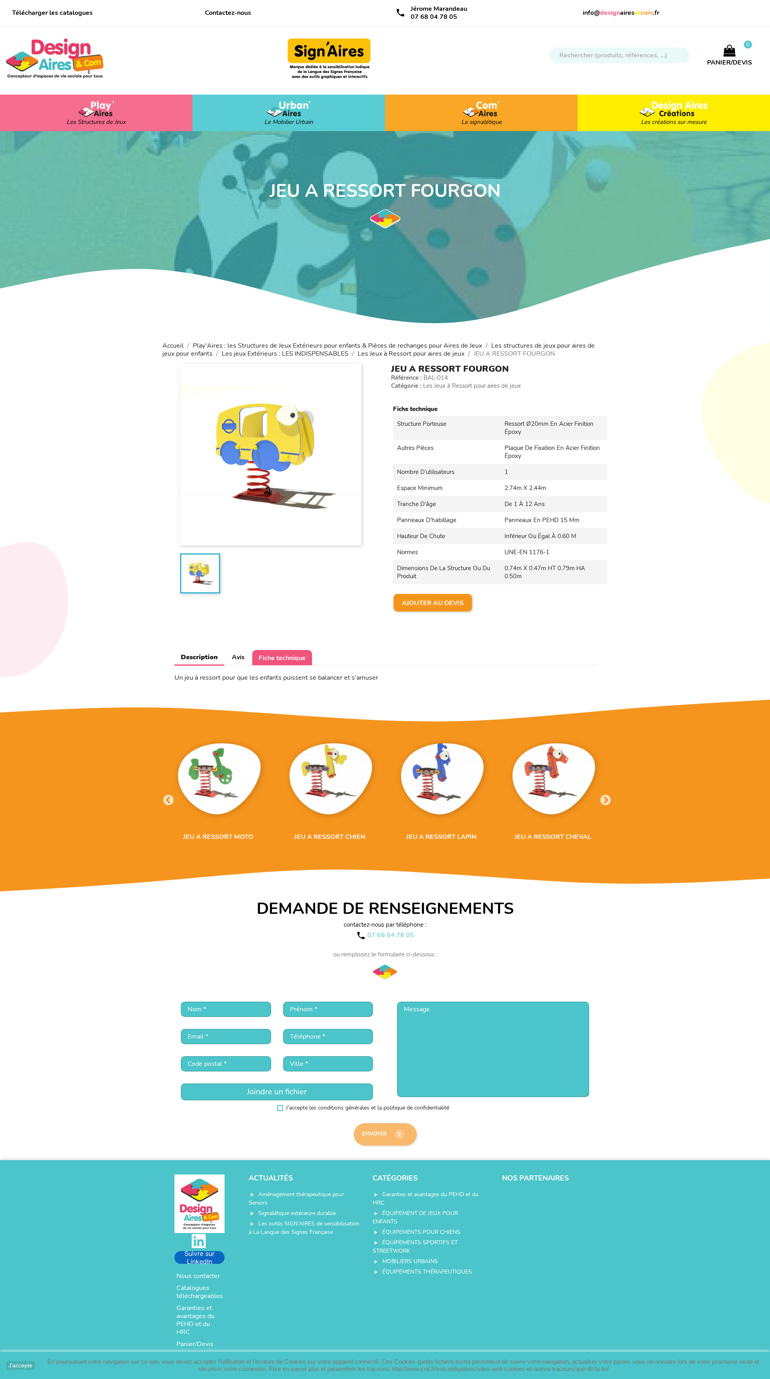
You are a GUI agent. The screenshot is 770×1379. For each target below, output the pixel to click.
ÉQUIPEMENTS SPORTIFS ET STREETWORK (415, 1247)
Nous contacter (198, 1276)
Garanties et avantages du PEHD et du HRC (195, 1320)
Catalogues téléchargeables (199, 1292)
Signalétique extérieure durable (297, 1213)
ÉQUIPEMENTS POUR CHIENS (421, 1232)
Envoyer (383, 1134)
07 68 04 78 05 (434, 16)
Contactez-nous (228, 12)
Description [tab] (199, 657)
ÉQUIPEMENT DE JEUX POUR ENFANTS (415, 1217)
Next (604, 798)
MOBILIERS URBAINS (410, 1261)
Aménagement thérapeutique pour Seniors (296, 1199)
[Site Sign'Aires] (329, 62)
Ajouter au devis (433, 603)
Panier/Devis (194, 1344)
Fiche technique (282, 658)
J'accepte (20, 1365)
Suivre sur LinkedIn (199, 1257)
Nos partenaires (535, 1178)
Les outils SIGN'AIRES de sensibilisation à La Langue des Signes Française (304, 1228)
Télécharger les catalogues (52, 12)
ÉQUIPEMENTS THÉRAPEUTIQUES (427, 1272)
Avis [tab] (238, 657)
